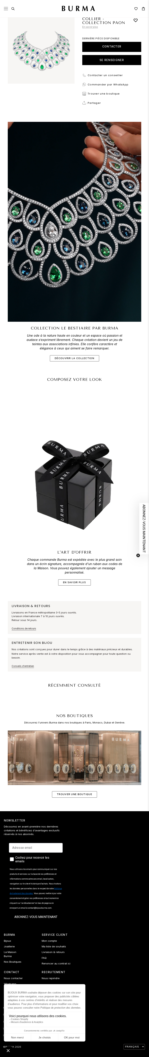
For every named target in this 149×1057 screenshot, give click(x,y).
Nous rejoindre (51, 978)
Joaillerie (9, 946)
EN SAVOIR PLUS (74, 582)
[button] (144, 528)
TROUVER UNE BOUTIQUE (74, 794)
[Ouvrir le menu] (6, 9)
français (132, 1046)
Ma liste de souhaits (54, 946)
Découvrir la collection (74, 358)
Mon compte (49, 940)
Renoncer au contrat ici (56, 963)
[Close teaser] (138, 555)
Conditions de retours (24, 628)
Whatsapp (10, 983)
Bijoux (7, 940)
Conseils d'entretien (23, 666)
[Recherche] (13, 8)
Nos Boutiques (12, 961)
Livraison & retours (53, 952)
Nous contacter (13, 978)
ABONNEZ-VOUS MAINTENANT (35, 917)
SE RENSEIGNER (112, 60)
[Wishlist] (136, 8)
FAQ (44, 957)
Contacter (111, 46)
